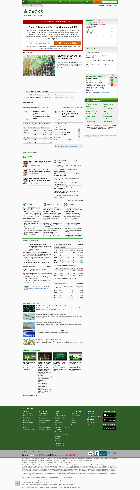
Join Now (102, 5)
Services (97, 2)
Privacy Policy (59, 425)
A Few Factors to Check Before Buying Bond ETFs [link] (33, 227)
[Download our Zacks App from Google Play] (109, 420)
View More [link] (79, 283)
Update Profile (43, 415)
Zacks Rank (26, 418)
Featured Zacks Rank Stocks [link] (34, 108)
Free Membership (108, 119)
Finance (62, 1)
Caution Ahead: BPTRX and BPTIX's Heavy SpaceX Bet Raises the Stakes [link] (52, 209)
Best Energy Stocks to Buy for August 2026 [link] (48, 322)
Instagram (92, 425)
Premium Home (107, 121)
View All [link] (49, 266)
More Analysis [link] (78, 241)
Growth (30, 128)
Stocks (31, 1)
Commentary (26, 425)
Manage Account (43, 413)
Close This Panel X (28, 52)
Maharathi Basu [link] (35, 165)
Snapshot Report (79, 132)
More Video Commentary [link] (30, 395)
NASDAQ (89, 25)
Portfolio (69, 1)
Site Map (57, 438)
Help (115, 5)
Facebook (92, 413)
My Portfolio (90, 119)
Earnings (48, 1)
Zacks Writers (59, 422)
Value (25, 128)
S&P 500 (88, 26)
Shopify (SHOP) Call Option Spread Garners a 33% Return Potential (73, 224)
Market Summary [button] (93, 20)
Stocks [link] (29, 157)
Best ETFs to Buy (60, 418)
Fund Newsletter (107, 116)
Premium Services (28, 415)
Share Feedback (75, 415)
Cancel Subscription (44, 420)
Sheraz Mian (28, 251)
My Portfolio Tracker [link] (94, 76)
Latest (88, 52)
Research (26, 420)
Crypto (42, 1)
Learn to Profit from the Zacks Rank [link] (72, 107)
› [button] (81, 83)
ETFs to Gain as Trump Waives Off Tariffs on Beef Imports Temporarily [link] (33, 232)
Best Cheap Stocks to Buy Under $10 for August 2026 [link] (51, 306)
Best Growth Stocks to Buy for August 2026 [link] (48, 339)
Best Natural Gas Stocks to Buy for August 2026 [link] (50, 330)
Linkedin (92, 419)
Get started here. (32, 5)
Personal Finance (28, 422)
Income (48, 128)
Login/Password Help (45, 427)
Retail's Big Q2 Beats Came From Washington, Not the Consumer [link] (39, 170)
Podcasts (89, 1)
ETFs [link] (29, 204)
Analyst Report (79, 129)
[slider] (53, 88)
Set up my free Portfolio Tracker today (97, 92)
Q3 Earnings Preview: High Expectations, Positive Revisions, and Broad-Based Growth (40, 246)
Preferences (42, 422)
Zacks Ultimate (90, 121)
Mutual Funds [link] (52, 204)
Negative (62, 247)
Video (83, 1)
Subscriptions (43, 418)
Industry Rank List (91, 111)
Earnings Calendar (60, 443)
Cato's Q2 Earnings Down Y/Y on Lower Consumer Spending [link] (35, 270)
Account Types (27, 413)
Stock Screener (90, 116)
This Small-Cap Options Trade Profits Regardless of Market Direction (73, 230)
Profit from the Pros (92, 114)
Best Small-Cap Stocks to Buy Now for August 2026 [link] (51, 314)
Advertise (73, 422)
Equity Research (107, 114)
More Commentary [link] (28, 102)
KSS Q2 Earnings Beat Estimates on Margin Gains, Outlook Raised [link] (36, 277)
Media (72, 418)
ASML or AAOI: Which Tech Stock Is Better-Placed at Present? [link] (40, 162)
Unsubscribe (42, 425)
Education (77, 1)
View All (79, 244)
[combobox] (37, 288)
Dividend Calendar (60, 445)
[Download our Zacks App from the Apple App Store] (109, 416)
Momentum (37, 128)
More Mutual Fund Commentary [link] (51, 236)
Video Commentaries (31, 350)
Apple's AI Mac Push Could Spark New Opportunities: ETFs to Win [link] (33, 223)
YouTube (92, 422)
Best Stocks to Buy (60, 415)
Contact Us (74, 413)
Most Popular (95, 52)
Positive (56, 247)
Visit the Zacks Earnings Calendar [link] (38, 288)
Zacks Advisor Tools (29, 429)
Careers (73, 420)
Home (25, 1)
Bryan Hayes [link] (34, 173)
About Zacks (58, 420)
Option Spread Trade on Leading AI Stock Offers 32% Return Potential (73, 209)
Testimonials (74, 425)
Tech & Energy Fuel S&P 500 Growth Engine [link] (36, 262)
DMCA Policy (62, 487)
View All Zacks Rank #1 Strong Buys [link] (67, 146)
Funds (36, 1)
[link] (33, 13)
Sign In (109, 5)
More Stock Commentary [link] (75, 200)
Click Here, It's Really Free (68, 43)
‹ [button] (24, 83)
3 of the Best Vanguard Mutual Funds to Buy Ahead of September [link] (53, 224)
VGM (42, 128)
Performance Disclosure (61, 434)
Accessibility (58, 436)
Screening (56, 1)
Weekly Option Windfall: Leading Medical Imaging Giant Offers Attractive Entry (74, 235)
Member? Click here (58, 48)
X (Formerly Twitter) (95, 416)
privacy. (48, 48)
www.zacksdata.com (31, 480)
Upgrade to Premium (45, 429)
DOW (87, 23)
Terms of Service (60, 431)
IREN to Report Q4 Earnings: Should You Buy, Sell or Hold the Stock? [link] (40, 180)
